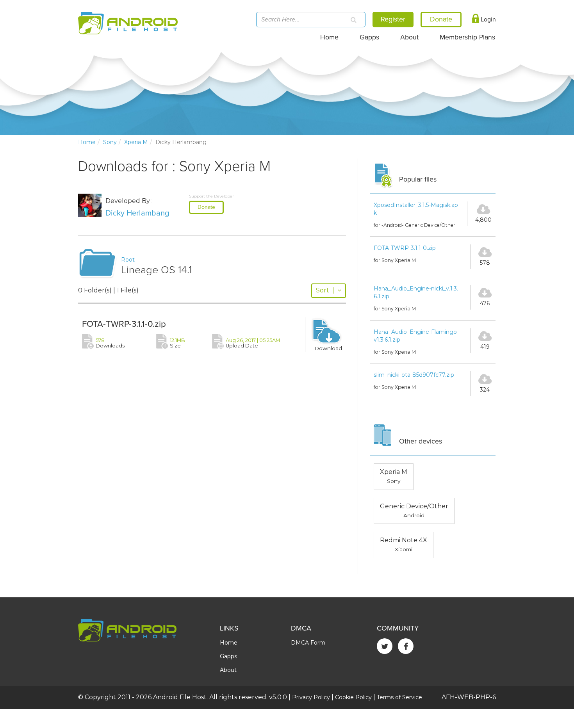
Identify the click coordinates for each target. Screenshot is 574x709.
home (87, 142)
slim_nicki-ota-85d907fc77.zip (414, 374)
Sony (110, 142)
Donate (206, 207)
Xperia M (136, 142)
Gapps (369, 37)
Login (487, 19)
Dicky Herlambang (137, 213)
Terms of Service (399, 697)
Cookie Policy (353, 697)
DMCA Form (308, 642)
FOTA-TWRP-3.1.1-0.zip (124, 324)
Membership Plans (467, 37)
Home (329, 37)
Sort (325, 290)
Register (393, 19)
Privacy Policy (311, 697)
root (128, 259)
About (409, 37)
